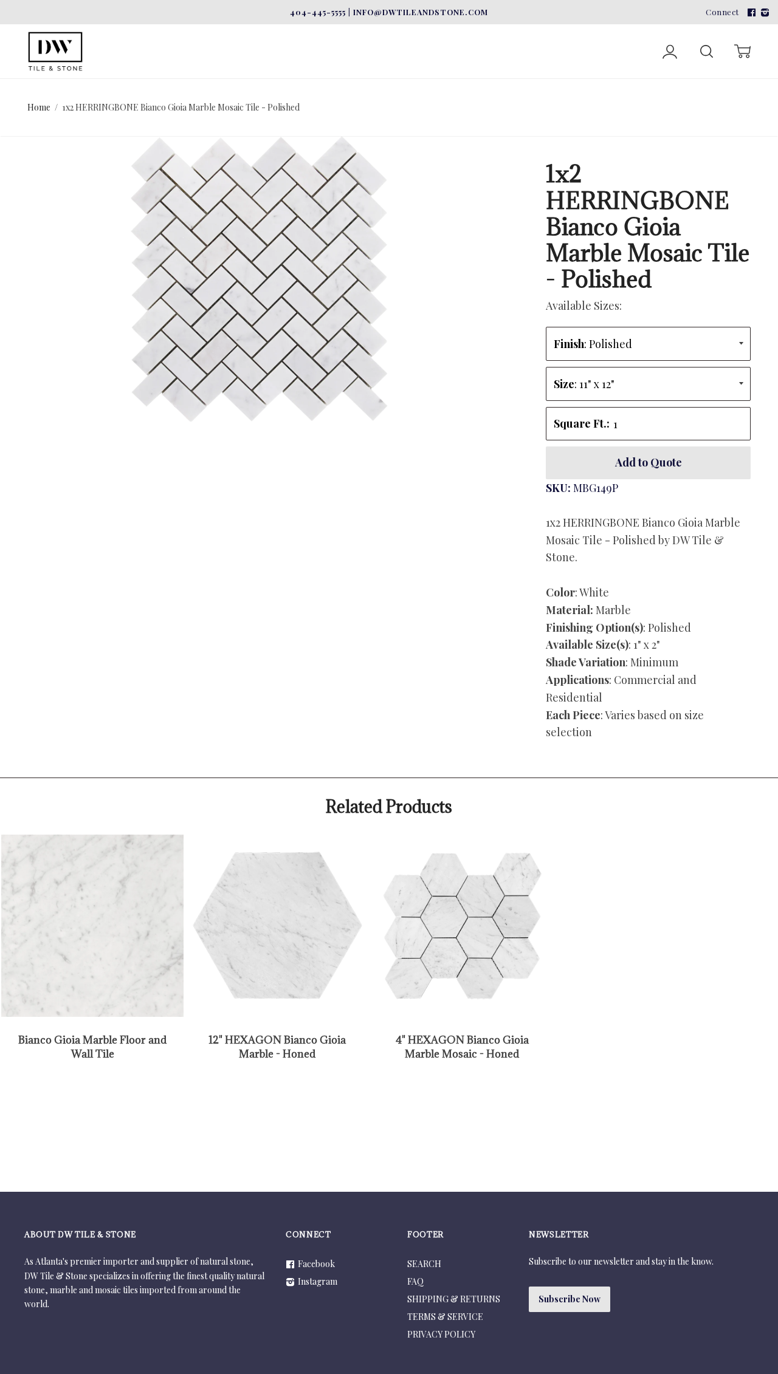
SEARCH (424, 1264)
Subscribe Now (570, 1299)
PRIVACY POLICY (441, 1334)
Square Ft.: (582, 423)
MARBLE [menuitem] (130, 32)
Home (38, 107)
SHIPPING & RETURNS (453, 1299)
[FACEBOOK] (750, 12)
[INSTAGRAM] (763, 12)
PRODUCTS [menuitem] (583, 32)
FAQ (415, 1281)
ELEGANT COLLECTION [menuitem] (460, 32)
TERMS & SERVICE (445, 1316)
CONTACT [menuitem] (743, 32)
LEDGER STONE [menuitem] (328, 32)
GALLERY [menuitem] (671, 32)
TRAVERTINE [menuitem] (220, 32)
